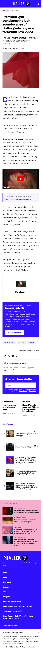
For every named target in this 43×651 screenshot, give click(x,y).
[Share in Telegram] (13, 356)
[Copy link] (17, 356)
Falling (35, 100)
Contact (6, 587)
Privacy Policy (23, 391)
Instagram (6, 597)
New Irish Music (9, 342)
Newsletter (7, 582)
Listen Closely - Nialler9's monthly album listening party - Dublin (18, 617)
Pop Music (21, 342)
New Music (6, 10)
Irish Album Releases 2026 (13, 611)
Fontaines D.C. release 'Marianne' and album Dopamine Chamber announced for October (25, 531)
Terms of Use (32, 391)
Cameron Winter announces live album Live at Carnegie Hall (25, 521)
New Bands (14, 10)
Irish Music (17, 527)
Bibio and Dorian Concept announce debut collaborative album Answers (26, 511)
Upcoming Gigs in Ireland (12, 601)
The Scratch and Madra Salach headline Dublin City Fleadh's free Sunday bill (26, 473)
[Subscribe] (34, 385)
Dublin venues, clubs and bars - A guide (17, 606)
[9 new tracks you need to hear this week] (12, 408)
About (5, 577)
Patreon (6, 592)
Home (5, 573)
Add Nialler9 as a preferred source (17, 363)
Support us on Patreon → (22, 199)
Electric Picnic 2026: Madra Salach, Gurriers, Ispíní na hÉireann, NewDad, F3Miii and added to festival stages (26, 486)
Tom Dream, (19, 139)
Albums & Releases (20, 508)
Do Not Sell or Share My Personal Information (20, 647)
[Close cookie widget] (39, 632)
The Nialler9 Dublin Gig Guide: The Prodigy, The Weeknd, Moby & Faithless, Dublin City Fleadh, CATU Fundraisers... (26, 460)
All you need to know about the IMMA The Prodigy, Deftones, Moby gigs (26, 433)
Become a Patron (14, 332)
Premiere (31, 342)
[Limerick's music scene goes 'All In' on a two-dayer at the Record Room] (30, 408)
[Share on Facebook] (5, 356)
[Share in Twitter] (9, 356)
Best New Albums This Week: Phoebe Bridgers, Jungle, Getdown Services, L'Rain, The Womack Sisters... (26, 542)
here (26, 270)
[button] (3, 3)
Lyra (22, 10)
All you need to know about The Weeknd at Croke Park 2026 (26, 447)
